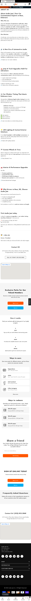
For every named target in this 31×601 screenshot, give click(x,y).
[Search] (6, 4)
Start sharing (15, 455)
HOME (3, 1)
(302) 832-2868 (8, 551)
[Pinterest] (10, 556)
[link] (8, 599)
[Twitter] (22, 556)
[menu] (1, 4)
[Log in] (25, 4)
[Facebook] (2, 556)
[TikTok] (14, 556)
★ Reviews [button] (29, 301)
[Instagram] (6, 556)
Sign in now (15, 303)
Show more (15, 394)
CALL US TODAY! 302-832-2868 (15, 257)
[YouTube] (18, 556)
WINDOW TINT (10, 1)
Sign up (15, 308)
